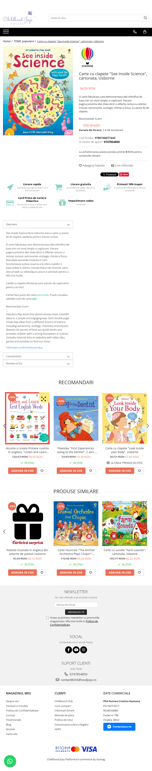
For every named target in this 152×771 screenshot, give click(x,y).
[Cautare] (145, 18)
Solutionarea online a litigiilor (72, 724)
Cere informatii (123, 165)
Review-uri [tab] (14, 363)
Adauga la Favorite (93, 165)
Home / (8, 41)
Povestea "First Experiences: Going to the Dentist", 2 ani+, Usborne (76, 450)
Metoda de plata (64, 715)
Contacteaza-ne (122, 726)
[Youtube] (76, 649)
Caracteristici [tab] (13, 356)
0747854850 (78, 674)
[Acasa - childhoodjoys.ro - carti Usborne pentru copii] (23, 18)
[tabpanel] (38, 90)
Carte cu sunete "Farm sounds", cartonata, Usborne (125, 552)
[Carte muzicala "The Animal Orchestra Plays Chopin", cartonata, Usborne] (76, 523)
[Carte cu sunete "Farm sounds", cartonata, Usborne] (124, 523)
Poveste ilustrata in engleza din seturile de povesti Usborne (27, 552)
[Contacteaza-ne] (134, 32)
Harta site (11, 734)
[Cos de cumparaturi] (145, 32)
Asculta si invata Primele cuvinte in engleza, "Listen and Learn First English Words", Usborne (27, 450)
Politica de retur (64, 720)
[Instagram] (83, 649)
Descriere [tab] (11, 224)
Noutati (10, 729)
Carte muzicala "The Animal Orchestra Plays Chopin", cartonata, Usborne (76, 552)
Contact (10, 715)
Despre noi (12, 701)
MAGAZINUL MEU (18, 693)
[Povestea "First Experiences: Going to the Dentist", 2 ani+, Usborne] (76, 418)
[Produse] (6, 33)
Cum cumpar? (63, 706)
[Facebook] (68, 649)
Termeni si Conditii (17, 706)
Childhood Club (64, 701)
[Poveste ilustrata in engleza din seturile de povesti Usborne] (27, 523)
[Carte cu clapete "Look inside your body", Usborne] (124, 418)
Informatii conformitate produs (24, 347)
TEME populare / (25, 41)
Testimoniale (13, 720)
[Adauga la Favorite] (42, 471)
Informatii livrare (64, 710)
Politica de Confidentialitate (22, 710)
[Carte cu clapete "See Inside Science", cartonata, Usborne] (38, 90)
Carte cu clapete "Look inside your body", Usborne (124, 450)
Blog (8, 724)
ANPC (58, 729)
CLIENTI (60, 693)
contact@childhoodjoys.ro (78, 680)
